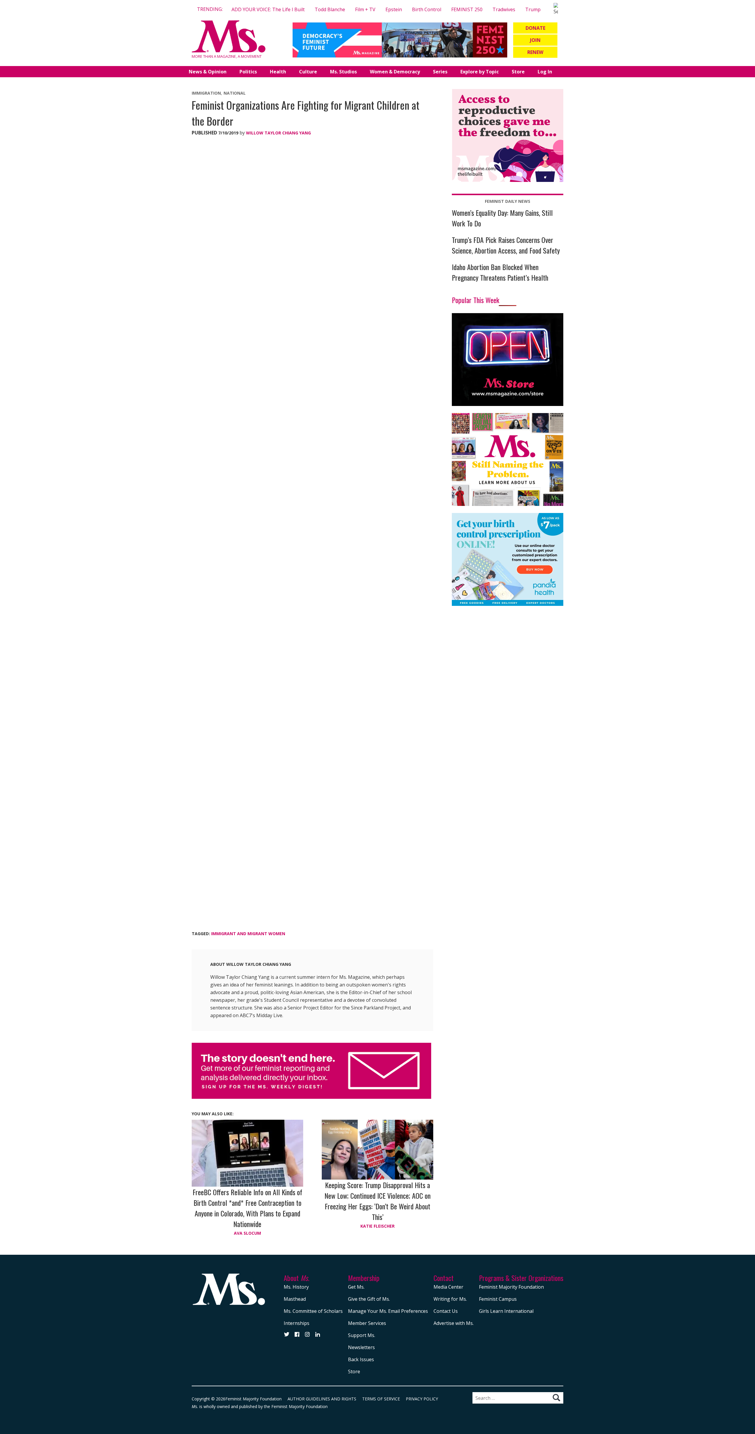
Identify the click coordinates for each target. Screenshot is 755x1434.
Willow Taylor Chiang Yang (278, 133)
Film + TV (365, 9)
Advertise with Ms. (454, 1323)
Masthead (295, 1299)
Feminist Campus (498, 1299)
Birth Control (426, 9)
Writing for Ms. (450, 1299)
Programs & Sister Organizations (521, 1277)
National (235, 93)
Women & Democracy (395, 71)
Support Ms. (361, 1335)
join (535, 40)
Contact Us (446, 1311)
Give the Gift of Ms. (369, 1299)
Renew (535, 52)
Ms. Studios (343, 71)
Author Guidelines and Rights (322, 1399)
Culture (308, 71)
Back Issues (361, 1359)
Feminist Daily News (507, 201)
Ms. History (296, 1287)
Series (440, 71)
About (296, 1277)
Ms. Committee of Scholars (313, 1311)
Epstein (393, 9)
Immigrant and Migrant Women (248, 933)
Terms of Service (381, 1399)
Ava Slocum (247, 1233)
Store (518, 71)
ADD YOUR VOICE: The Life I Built (268, 9)
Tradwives (504, 9)
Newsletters (361, 1347)
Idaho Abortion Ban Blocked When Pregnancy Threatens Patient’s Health (500, 272)
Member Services (367, 1323)
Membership (364, 1277)
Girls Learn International (506, 1311)
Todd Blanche (330, 9)
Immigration (206, 93)
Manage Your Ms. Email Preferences (388, 1311)
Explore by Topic (479, 71)
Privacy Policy (422, 1399)
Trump (533, 9)
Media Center (448, 1287)
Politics (248, 71)
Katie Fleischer (377, 1226)
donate (535, 28)
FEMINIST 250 (466, 9)
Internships (296, 1323)
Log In (545, 71)
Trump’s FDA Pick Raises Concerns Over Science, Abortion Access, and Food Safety (506, 245)
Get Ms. (356, 1287)
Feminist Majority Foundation (511, 1287)
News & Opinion (207, 71)
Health (278, 71)
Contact (444, 1277)
